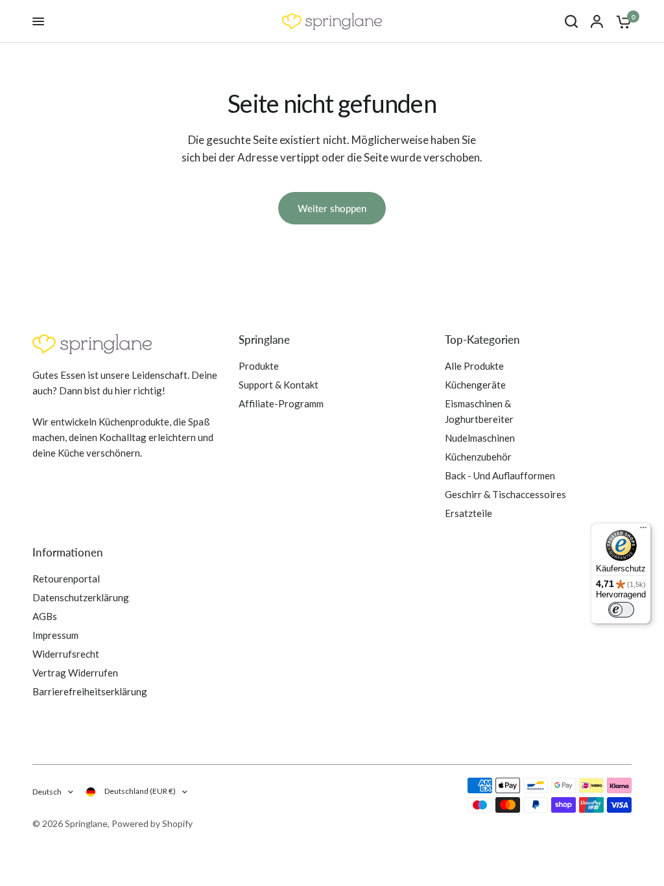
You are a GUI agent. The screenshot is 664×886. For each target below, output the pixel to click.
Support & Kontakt (278, 384)
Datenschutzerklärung (80, 597)
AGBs (44, 616)
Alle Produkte (474, 366)
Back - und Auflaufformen (500, 475)
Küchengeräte (475, 384)
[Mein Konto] (597, 21)
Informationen (67, 552)
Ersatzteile (468, 513)
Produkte (259, 366)
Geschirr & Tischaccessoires (505, 494)
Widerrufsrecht (65, 654)
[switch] (621, 609)
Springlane (264, 339)
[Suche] (571, 21)
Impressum (55, 635)
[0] (621, 21)
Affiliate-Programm (281, 403)
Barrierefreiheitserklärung (89, 691)
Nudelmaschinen (480, 438)
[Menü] (643, 530)
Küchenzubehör (478, 456)
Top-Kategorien (482, 339)
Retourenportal (66, 578)
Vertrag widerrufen (75, 672)
